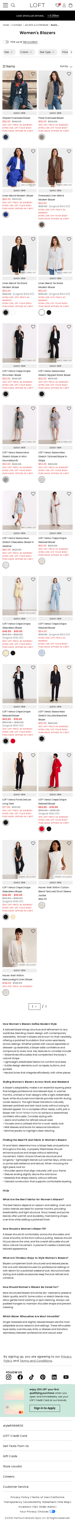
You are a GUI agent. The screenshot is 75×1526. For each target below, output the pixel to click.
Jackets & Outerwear (37, 25)
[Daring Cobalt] (6, 215)
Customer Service (16, 1487)
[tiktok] (34, 1377)
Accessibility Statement (40, 1502)
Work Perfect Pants (27, 1112)
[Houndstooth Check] (6, 479)
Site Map (64, 1502)
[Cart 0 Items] (70, 5)
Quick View (19, 113)
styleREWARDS (13, 1426)
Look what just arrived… (30, 13)
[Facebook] (23, 1377)
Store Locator (12, 1466)
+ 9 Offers (53, 13)
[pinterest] (46, 1377)
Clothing (17, 25)
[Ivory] (42, 905)
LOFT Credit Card (15, 1436)
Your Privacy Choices (34, 1511)
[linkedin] (57, 1377)
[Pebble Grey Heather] (6, 565)
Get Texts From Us (16, 1446)
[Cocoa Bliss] (42, 225)
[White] (13, 312)
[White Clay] (42, 561)
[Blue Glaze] (42, 653)
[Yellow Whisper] (6, 653)
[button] (30, 42)
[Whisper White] (42, 479)
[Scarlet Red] (13, 741)
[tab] (9, 52)
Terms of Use (40, 1497)
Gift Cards (10, 1456)
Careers (8, 1476)
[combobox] (59, 66)
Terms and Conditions (36, 1361)
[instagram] (12, 1377)
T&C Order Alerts (44, 1506)
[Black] (6, 312)
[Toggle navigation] (5, 5)
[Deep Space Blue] (6, 137)
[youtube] (67, 1377)
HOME (6, 25)
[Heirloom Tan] (42, 137)
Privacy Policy (20, 1497)
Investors (25, 1506)
